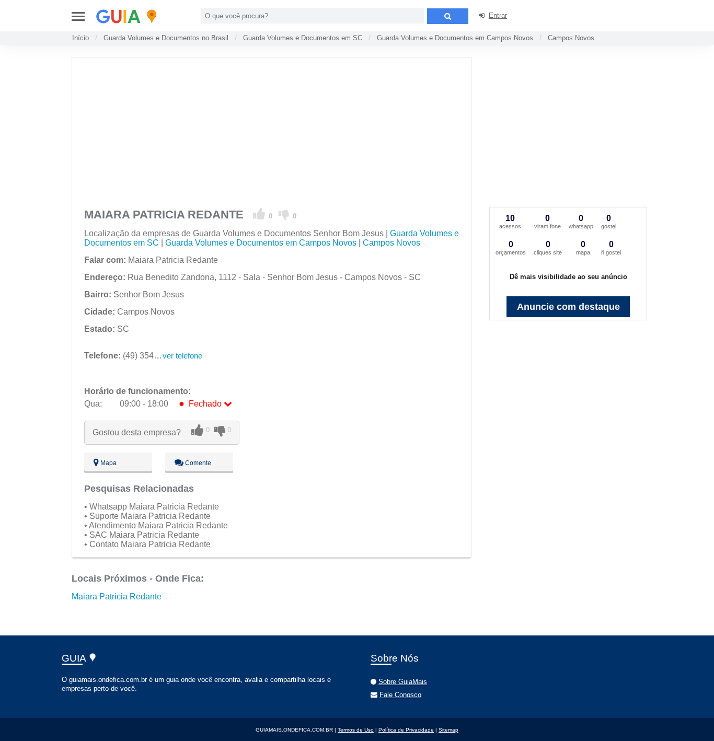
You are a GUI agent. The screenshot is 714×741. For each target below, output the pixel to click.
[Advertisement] (271, 130)
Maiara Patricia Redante (117, 596)
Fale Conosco (400, 695)
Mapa (108, 463)
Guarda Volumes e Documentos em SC (302, 38)
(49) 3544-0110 (131, 355)
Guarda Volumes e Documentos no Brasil (165, 38)
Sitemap (448, 730)
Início (80, 38)
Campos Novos (571, 38)
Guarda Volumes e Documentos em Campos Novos (455, 38)
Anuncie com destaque (568, 307)
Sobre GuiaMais (402, 682)
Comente (197, 463)
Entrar (498, 15)
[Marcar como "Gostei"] (259, 214)
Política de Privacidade (406, 730)
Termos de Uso (356, 730)
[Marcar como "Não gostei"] (284, 214)
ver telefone (182, 355)
